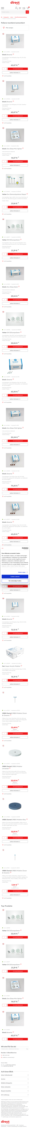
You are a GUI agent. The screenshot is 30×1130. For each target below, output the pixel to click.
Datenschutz (3, 1126)
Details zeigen (21, 572)
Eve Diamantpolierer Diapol (14, 194)
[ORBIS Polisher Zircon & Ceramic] (15, 700)
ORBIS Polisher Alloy (14, 819)
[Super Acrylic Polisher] (15, 653)
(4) (15, 258)
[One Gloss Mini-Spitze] (15, 135)
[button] (20, 8)
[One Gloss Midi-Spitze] (15, 415)
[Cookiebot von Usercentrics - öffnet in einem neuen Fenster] (22, 548)
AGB (17, 1125)
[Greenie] (15, 366)
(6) (15, 165)
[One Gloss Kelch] (15, 273)
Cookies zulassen (15, 576)
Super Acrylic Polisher (11, 666)
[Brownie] (15, 41)
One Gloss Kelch (10, 287)
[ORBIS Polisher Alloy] (15, 806)
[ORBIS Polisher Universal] (15, 753)
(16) (15, 399)
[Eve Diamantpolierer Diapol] (15, 181)
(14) (15, 72)
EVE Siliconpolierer (11, 240)
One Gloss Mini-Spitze (12, 149)
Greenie (7, 380)
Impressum (21, 1125)
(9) (15, 737)
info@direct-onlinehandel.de (8, 1057)
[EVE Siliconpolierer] (15, 226)
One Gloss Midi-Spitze (12, 428)
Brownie (7, 55)
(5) (15, 211)
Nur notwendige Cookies (15, 580)
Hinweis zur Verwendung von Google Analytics (16, 1126)
